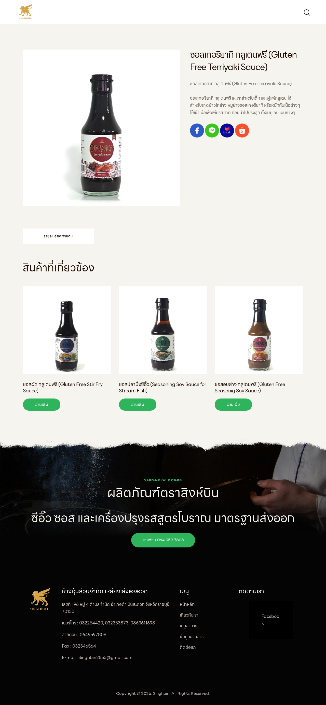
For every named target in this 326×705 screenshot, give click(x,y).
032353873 (116, 623)
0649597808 (93, 634)
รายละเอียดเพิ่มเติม (58, 236)
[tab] (58, 236)
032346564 (84, 646)
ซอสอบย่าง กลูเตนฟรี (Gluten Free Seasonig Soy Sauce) (250, 387)
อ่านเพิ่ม (41, 404)
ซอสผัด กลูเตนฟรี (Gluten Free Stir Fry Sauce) (63, 387)
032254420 (91, 623)
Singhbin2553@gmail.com (105, 657)
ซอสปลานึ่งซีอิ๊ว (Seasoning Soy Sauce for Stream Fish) (162, 387)
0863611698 (142, 623)
